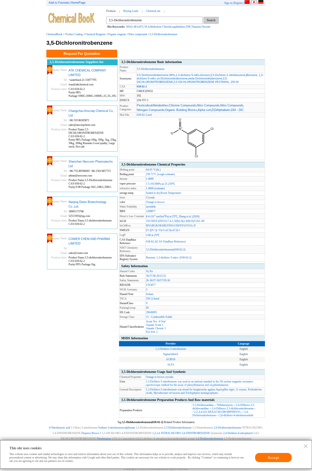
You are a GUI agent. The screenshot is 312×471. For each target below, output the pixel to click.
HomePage (78, 2)
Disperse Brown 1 (91, 433)
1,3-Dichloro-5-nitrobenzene (170, 348)
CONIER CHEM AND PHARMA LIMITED (89, 241)
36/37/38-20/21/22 (156, 275)
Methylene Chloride (161, 26)
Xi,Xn (149, 271)
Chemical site (153, 11)
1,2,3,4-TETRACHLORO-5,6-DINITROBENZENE (181, 433)
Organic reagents (117, 34)
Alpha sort (204, 110)
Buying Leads (130, 11)
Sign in (228, 3)
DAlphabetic (222, 110)
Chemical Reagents (95, 34)
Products (111, 11)
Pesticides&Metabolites (152, 105)
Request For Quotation (81, 53)
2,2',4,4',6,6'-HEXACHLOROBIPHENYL (217, 411)
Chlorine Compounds (182, 105)
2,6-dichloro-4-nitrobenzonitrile (236, 415)
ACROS (170, 359)
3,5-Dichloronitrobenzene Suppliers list (76, 62)
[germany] (260, 3)
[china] (247, 3)
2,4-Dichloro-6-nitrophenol (238, 433)
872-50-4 (144, 26)
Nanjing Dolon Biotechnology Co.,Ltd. (87, 204)
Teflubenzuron (225, 405)
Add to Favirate (59, 2)
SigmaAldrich (170, 354)
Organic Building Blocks (181, 110)
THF (188, 26)
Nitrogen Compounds (150, 110)
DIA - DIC (237, 110)
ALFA (170, 364)
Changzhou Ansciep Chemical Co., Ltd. (91, 113)
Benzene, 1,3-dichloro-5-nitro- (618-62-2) (168, 257)
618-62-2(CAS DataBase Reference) (166, 241)
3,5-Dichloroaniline (203, 405)
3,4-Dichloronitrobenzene (209, 438)
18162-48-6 (132, 26)
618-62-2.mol (144, 114)
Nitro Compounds (208, 105)
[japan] (253, 3)
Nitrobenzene (104, 438)
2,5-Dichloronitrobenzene (178, 427)
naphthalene (178, 26)
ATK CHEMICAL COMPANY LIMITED (87, 73)
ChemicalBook (54, 34)
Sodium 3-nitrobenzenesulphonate (116, 427)
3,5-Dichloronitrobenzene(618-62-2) (165, 249)
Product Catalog (74, 34)
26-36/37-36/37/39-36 (158, 280)
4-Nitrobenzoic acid (59, 427)
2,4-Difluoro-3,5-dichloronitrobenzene (233, 408)
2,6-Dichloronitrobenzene (227, 427)
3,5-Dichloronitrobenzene (163, 34)
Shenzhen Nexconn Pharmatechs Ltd (91, 164)
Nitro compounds (137, 34)
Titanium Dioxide (200, 26)
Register (238, 3)
